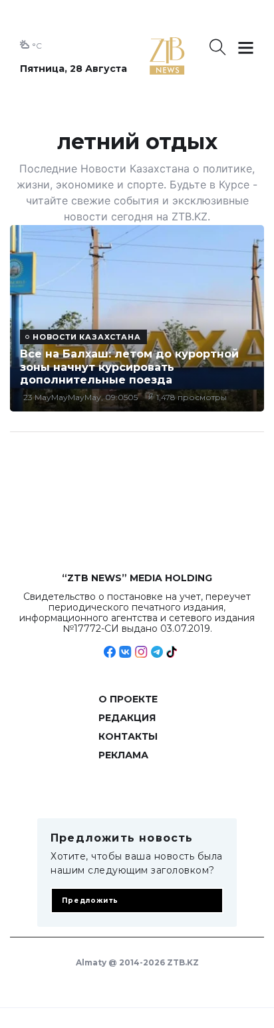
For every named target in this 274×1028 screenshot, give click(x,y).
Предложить (90, 900)
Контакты (128, 736)
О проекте (128, 699)
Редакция (127, 717)
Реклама (123, 755)
